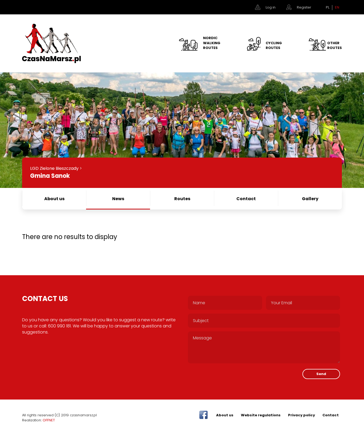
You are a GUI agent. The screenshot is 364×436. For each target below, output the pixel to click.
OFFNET (49, 420)
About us (54, 199)
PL (327, 7)
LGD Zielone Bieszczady (54, 168)
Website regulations (261, 415)
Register (304, 7)
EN (337, 7)
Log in (271, 7)
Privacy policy (301, 415)
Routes (182, 199)
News (118, 199)
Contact (246, 199)
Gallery (310, 199)
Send (321, 373)
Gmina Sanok (50, 176)
